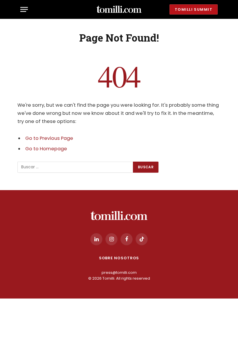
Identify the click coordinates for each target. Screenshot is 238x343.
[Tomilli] (119, 9)
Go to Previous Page (49, 138)
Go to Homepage (46, 148)
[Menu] (24, 9)
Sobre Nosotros (119, 258)
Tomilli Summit (193, 9)
